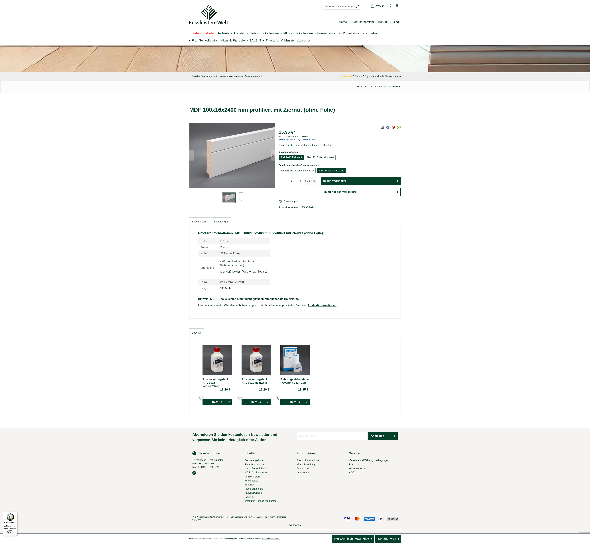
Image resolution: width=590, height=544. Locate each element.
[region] (232, 163)
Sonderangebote (254, 460)
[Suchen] (357, 6)
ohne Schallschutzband (331, 170)
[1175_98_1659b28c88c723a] (232, 155)
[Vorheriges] (191, 155)
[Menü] (15, 513)
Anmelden (377, 435)
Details (217, 402)
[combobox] (338, 6)
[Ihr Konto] (397, 6)
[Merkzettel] (389, 6)
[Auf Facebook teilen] (388, 127)
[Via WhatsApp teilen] (399, 127)
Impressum (303, 472)
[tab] (199, 221)
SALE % (249, 497)
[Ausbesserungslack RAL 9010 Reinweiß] (256, 360)
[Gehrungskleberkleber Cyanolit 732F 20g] (295, 360)
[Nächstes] (273, 155)
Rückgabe (354, 464)
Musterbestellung (306, 464)
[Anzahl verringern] (282, 181)
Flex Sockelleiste (254, 488)
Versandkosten (237, 517)
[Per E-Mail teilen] (382, 127)
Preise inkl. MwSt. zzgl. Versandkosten (297, 139)
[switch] (10, 532)
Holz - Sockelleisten (255, 468)
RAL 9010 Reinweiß (292, 157)
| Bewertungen (290, 201)
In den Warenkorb (334, 180)
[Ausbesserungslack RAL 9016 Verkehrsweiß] (217, 360)
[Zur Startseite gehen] (208, 14)
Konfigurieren (387, 538)
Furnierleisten (252, 476)
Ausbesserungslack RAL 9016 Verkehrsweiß (216, 383)
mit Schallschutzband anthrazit (297, 170)
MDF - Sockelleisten (256, 472)
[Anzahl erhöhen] (300, 181)
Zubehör (249, 484)
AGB (351, 472)
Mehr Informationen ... (271, 539)
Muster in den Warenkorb (340, 191)
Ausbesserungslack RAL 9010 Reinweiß (255, 381)
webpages (295, 525)
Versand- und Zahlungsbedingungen (369, 460)
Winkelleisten (252, 480)
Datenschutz (304, 468)
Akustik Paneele (253, 492)
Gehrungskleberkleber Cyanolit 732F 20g (294, 381)
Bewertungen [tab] (221, 221)
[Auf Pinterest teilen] (393, 127)
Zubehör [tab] (196, 332)
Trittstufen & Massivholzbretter (261, 501)
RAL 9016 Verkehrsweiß (320, 157)
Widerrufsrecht (357, 468)
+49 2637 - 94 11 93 (203, 463)
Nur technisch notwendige (351, 538)
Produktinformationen (322, 305)
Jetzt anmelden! (253, 76)
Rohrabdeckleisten (255, 464)
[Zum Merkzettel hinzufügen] (280, 201)
